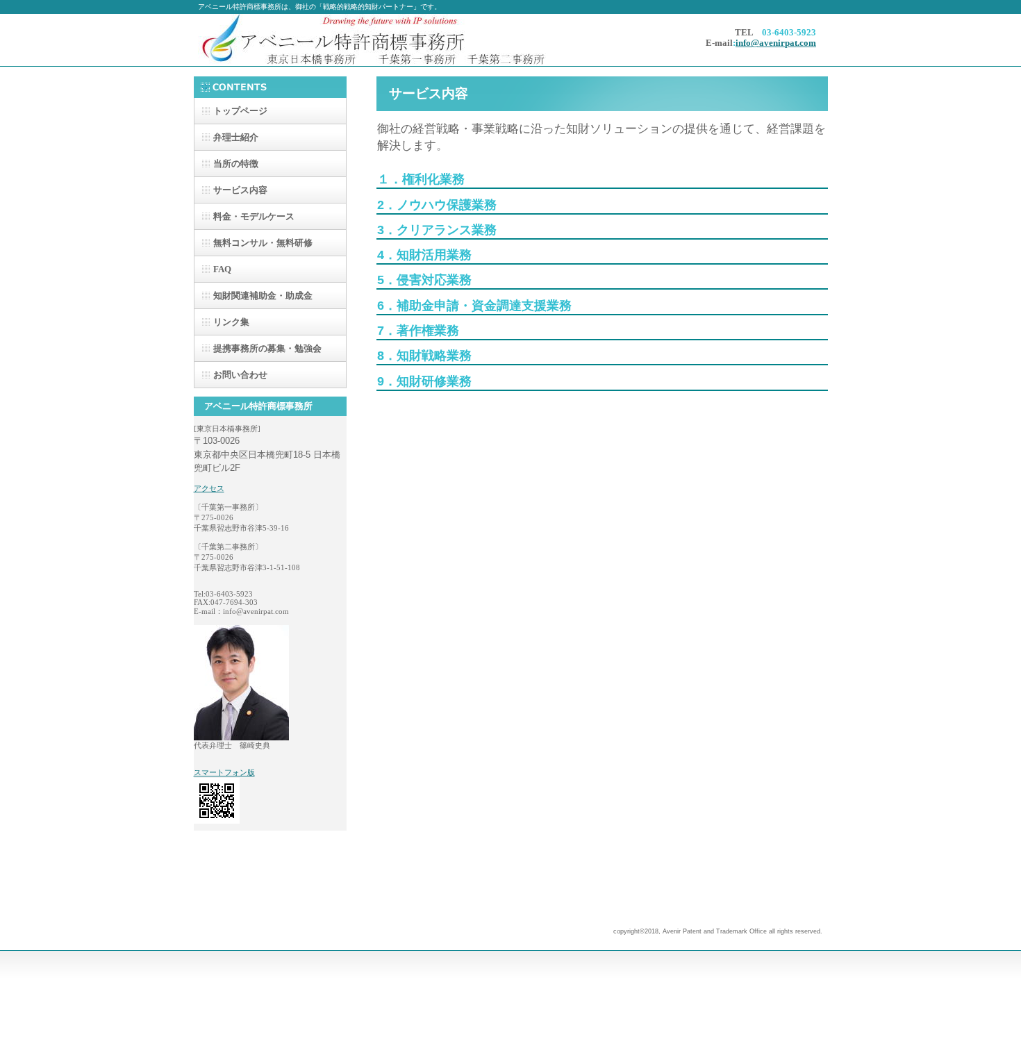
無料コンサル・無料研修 (263, 243)
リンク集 (231, 322)
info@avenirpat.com (776, 43)
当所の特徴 (235, 163)
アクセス (209, 488)
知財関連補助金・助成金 (263, 295)
